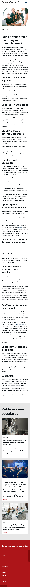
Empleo (4, 555)
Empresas (4, 563)
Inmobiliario (5, 566)
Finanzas (4, 572)
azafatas (20, 227)
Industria (4, 575)
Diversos (4, 581)
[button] (26, 2)
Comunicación (5, 557)
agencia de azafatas (21, 324)
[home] (10, 2)
